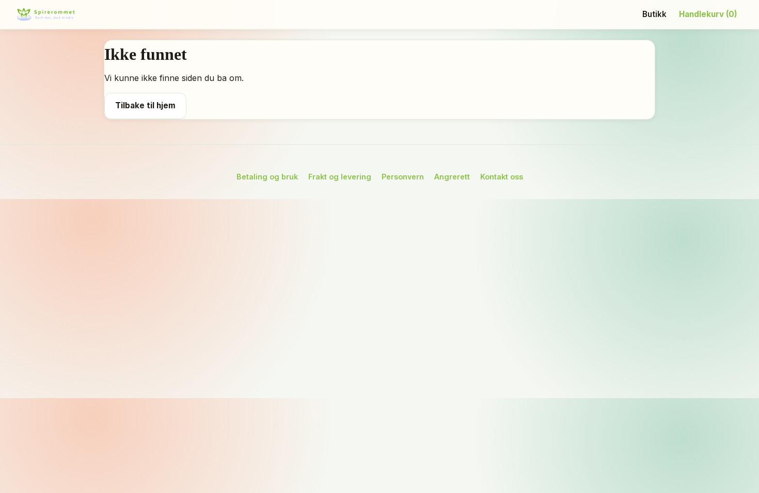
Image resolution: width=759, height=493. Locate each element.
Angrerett (452, 176)
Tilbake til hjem (145, 105)
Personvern (403, 176)
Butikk (654, 14)
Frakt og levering (339, 176)
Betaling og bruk (267, 176)
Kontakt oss (501, 176)
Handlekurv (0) (708, 14)
